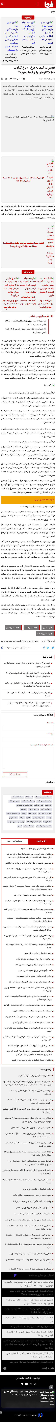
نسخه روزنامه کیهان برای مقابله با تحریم (36, 848)
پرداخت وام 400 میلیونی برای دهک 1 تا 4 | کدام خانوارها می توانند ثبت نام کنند (28, 51)
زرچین (24, 813)
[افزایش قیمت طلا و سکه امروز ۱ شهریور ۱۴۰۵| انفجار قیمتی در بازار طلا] (49, 179)
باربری (28, 817)
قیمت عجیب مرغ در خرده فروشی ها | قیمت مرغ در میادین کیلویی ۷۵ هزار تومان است (29, 704)
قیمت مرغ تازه (30, 627)
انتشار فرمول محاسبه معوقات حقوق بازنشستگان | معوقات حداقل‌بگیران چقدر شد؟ (23, 245)
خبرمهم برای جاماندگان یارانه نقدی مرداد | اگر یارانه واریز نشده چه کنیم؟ (28, 911)
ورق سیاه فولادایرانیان (13, 813)
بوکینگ (49, 817)
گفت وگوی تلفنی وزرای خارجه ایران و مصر (35, 970)
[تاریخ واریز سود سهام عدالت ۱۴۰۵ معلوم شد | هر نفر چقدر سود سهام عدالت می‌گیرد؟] (10, 287)
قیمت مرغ (47, 627)
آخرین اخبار (41, 841)
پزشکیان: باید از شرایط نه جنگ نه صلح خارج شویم (32, 1060)
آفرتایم (22, 817)
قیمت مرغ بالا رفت (44, 633)
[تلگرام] (52, 648)
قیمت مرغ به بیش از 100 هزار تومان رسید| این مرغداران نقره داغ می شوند (27, 665)
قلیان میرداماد (38, 805)
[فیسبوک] (44, 648)
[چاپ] (3, 78)
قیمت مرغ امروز (12, 627)
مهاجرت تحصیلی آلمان (44, 801)
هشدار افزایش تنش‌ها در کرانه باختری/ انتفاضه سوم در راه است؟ (29, 946)
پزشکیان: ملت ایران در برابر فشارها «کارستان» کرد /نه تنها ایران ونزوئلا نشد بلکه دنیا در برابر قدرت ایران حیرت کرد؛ (29, 856)
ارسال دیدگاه (15, 774)
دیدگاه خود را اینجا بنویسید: (41, 745)
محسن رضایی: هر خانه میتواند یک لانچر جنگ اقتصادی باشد (28, 1016)
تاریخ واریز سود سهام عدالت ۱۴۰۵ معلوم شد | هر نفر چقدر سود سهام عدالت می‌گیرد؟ (10, 304)
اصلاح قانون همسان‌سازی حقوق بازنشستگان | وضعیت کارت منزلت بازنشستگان (28, 998)
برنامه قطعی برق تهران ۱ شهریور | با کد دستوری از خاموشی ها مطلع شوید (28, 937)
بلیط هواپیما (47, 821)
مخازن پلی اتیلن (14, 801)
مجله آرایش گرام (46, 809)
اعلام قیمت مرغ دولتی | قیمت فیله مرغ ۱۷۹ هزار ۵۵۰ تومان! (28, 694)
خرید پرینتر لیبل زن (39, 817)
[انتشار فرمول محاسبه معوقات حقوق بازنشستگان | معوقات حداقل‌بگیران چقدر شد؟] (49, 245)
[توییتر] (48, 648)
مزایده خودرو (13, 817)
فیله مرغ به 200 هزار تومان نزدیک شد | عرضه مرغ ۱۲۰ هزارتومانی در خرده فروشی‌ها (28, 675)
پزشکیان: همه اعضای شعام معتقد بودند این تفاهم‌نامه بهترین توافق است (28, 989)
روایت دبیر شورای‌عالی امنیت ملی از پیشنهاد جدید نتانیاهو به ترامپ (28, 1030)
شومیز (20, 826)
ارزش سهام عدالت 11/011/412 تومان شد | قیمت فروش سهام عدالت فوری (28, 301)
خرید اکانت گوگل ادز (44, 813)
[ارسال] (7, 78)
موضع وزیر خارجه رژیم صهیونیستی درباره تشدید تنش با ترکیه (28, 1005)
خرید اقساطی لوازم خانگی (43, 797)
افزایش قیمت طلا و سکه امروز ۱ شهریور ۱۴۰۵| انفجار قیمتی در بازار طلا (23, 180)
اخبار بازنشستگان (17, 797)
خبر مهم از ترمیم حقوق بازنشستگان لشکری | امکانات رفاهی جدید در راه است (45, 51)
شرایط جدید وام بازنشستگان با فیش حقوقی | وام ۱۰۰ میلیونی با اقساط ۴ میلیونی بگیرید (45, 304)
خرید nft (23, 809)
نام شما (50, 723)
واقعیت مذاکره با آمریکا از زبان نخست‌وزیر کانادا (33, 964)
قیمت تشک (29, 797)
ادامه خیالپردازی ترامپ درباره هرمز (38, 953)
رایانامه (50, 734)
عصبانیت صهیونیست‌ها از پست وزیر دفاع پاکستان (32, 1022)
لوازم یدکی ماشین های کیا (16, 821)
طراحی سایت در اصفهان (43, 826)
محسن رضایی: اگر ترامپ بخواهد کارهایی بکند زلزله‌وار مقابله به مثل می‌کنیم (27, 1038)
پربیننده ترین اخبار (14, 841)
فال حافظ (48, 805)
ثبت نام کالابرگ (34, 809)
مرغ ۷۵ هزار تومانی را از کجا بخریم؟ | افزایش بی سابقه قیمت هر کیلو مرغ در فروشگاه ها (27, 685)
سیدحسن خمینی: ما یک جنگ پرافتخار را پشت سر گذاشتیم (28, 863)
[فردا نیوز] (49, 4)
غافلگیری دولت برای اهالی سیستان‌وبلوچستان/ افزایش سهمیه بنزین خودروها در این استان (27, 888)
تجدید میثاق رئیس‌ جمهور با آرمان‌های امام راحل (33, 895)
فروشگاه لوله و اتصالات (34, 821)
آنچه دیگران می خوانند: (39, 316)
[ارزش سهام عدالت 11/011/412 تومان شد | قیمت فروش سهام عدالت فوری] (28, 285)
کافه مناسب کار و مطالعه (24, 805)
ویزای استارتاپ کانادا (28, 801)
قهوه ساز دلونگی (29, 826)
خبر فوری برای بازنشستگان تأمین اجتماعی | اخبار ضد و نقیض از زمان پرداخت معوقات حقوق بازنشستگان (10, 58)
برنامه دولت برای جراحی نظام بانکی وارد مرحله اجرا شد (30, 982)
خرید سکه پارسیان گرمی (44, 499)
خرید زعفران (32, 813)
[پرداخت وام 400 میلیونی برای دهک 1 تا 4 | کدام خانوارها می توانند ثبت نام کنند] (28, 33)
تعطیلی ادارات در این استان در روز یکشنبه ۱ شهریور (32, 1011)
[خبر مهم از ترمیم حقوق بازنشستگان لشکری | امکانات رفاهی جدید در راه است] (45, 33)
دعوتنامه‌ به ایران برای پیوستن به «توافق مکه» (34, 959)
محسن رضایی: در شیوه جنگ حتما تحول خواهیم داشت (30, 1045)
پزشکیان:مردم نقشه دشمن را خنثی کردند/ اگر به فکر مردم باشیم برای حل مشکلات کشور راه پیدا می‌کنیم (29, 1053)
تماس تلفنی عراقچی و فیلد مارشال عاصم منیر (34, 976)
